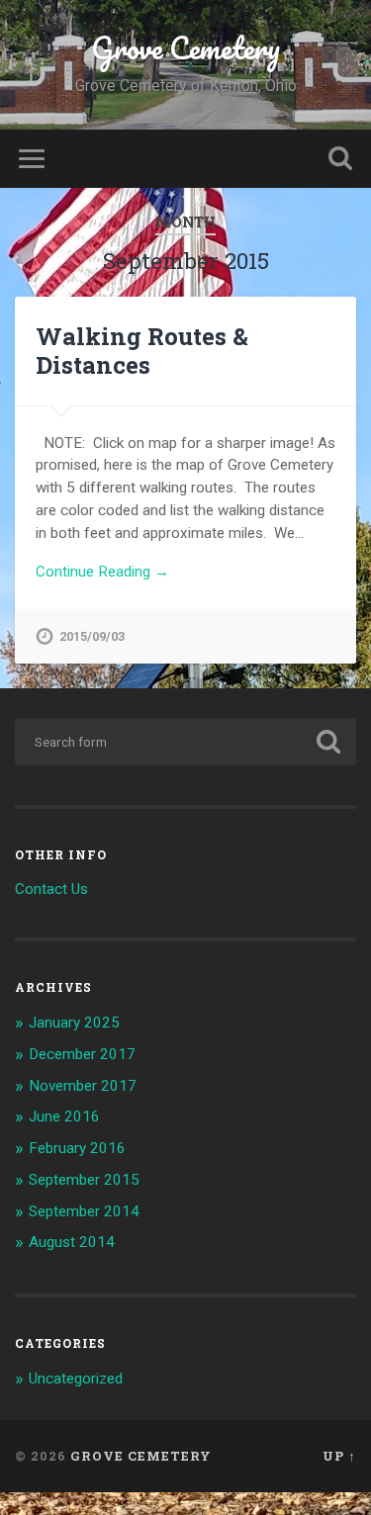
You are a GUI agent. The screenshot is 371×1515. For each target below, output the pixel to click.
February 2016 (77, 1148)
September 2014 (84, 1211)
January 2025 (74, 1022)
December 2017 (82, 1054)
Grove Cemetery (185, 48)
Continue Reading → (102, 571)
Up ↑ (339, 1456)
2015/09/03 (92, 636)
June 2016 (64, 1116)
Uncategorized (76, 1378)
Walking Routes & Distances (142, 350)
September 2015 (84, 1180)
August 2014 (72, 1242)
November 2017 (83, 1086)
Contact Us (51, 889)
